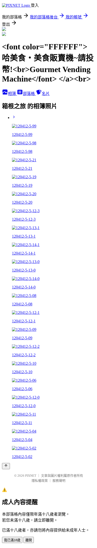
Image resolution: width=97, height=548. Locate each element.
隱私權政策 (40, 480)
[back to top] (6, 466)
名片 (46, 93)
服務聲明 (58, 480)
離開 (28, 540)
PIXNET (30, 475)
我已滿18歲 (12, 540)
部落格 (29, 93)
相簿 (12, 93)
